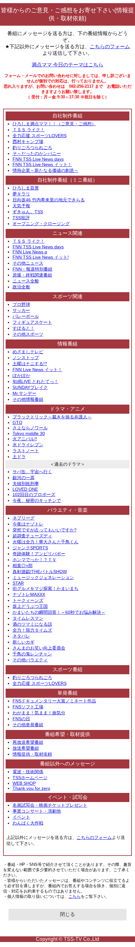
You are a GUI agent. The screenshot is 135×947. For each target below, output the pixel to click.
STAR (18, 583)
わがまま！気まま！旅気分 (39, 712)
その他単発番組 (28, 724)
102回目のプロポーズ (34, 494)
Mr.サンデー (24, 393)
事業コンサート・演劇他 (37, 811)
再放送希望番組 (28, 742)
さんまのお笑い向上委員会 (39, 647)
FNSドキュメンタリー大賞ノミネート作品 (54, 700)
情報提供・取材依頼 (32, 754)
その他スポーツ (28, 334)
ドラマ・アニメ (67, 408)
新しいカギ (24, 641)
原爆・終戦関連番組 (32, 274)
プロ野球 (21, 304)
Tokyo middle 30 (29, 433)
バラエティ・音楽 (67, 510)
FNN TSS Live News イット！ (42, 164)
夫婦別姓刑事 (26, 483)
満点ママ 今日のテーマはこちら (67, 64)
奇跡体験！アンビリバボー (39, 553)
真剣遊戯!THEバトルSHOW (40, 571)
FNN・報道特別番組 (32, 269)
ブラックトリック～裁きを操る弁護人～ (52, 416)
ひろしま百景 (26, 187)
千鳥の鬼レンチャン (32, 653)
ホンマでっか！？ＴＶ (35, 559)
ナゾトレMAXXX (29, 594)
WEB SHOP (24, 783)
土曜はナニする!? (30, 363)
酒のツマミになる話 (32, 624)
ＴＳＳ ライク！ (29, 129)
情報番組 (67, 343)
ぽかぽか (21, 375)
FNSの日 (21, 718)
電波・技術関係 (28, 771)
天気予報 (21, 205)
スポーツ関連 (67, 296)
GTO (17, 422)
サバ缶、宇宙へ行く (32, 471)
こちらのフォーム (110, 46)
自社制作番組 (67, 115)
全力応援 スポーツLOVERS (40, 135)
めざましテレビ (28, 351)
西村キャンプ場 (28, 141)
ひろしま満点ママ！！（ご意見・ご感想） (54, 123)
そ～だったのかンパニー (37, 153)
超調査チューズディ (32, 535)
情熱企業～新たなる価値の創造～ (45, 170)
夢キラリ (21, 193)
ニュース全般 (26, 280)
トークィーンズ (28, 600)
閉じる (67, 914)
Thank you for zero (31, 788)
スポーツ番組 (67, 669)
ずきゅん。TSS (28, 211)
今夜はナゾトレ (28, 523)
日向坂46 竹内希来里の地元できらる (49, 199)
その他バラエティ (30, 659)
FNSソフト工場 (28, 706)
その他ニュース (28, 263)
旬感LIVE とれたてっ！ (35, 381)
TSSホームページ (30, 777)
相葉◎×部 (23, 565)
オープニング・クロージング (41, 223)
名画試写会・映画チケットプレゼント (50, 805)
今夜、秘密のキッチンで (37, 500)
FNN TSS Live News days (38, 159)
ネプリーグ (24, 517)
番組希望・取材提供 (67, 734)
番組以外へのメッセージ (67, 763)
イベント (21, 817)
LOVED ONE (25, 489)
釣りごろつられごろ (32, 147)
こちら (74, 896)
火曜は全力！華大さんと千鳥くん (45, 541)
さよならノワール (30, 427)
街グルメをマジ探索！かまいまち (45, 588)
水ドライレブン (28, 444)
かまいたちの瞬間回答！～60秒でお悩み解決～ (59, 612)
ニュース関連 (67, 233)
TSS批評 (21, 217)
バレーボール (26, 316)
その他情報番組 (28, 399)
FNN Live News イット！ (37, 369)
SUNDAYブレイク (30, 387)
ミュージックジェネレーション (43, 577)
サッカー (21, 310)
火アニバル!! (25, 438)
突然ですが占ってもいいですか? (45, 529)
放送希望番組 (26, 748)
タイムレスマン (28, 618)
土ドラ (19, 456)
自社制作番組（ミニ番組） (67, 180)
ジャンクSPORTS (30, 547)
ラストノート (26, 450)
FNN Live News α (30, 251)
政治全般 (21, 286)
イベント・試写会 (67, 797)
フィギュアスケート (32, 322)
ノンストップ (26, 357)
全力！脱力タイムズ (32, 630)
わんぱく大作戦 (28, 822)
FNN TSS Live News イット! (41, 257)
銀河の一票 (24, 477)
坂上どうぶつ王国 (30, 606)
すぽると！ (24, 328)
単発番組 (67, 693)
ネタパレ (21, 636)
